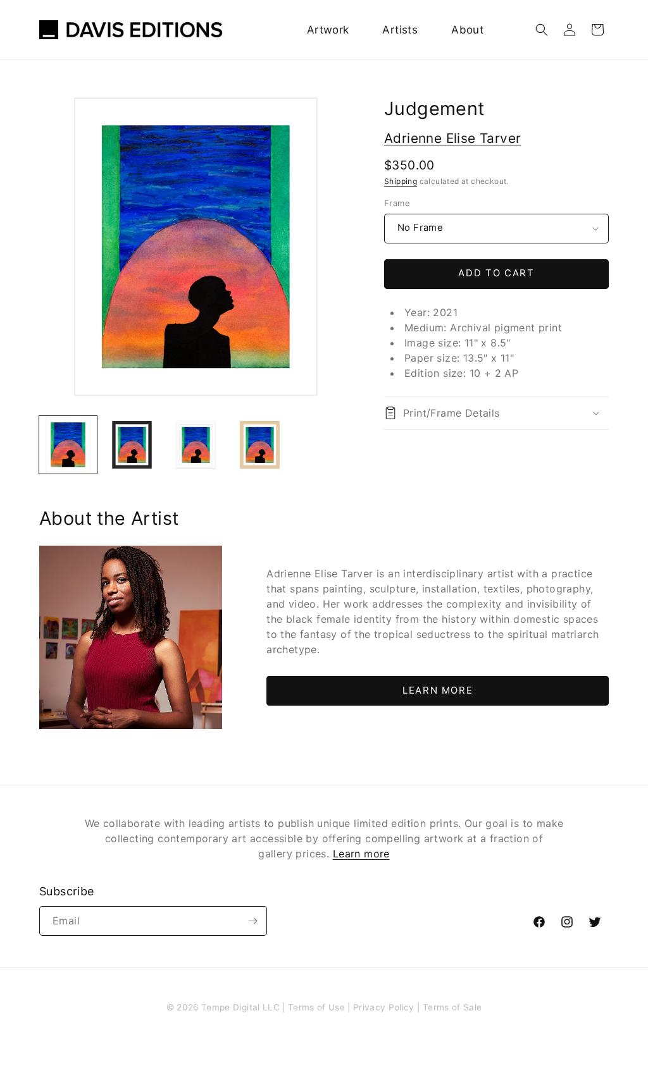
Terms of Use (316, 1007)
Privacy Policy (383, 1007)
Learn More (437, 690)
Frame (397, 203)
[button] (542, 30)
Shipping (400, 181)
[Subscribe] (252, 921)
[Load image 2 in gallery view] (132, 445)
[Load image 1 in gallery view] (68, 445)
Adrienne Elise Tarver (452, 138)
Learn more (361, 853)
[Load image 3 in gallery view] (196, 445)
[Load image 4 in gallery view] (260, 445)
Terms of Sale (452, 1007)
